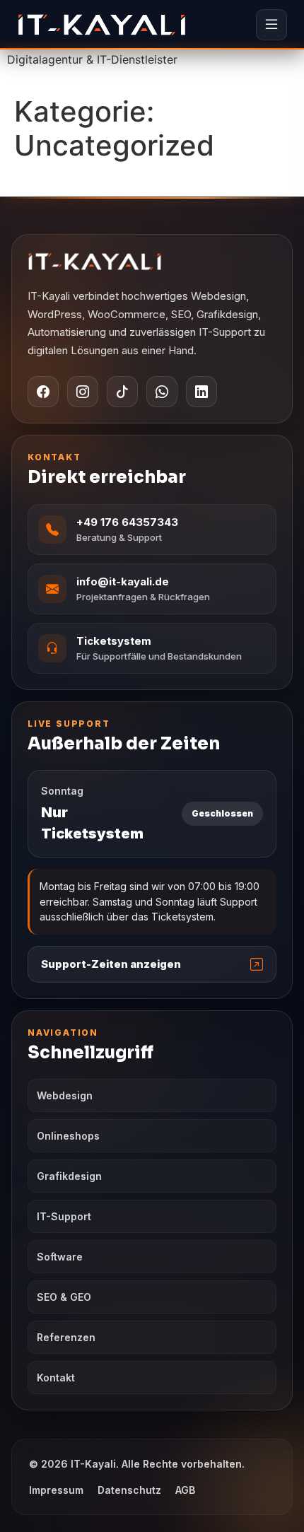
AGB (185, 1490)
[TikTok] (122, 391)
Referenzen (66, 1337)
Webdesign (65, 1095)
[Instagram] (82, 391)
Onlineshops (68, 1136)
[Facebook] (43, 391)
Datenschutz (129, 1490)
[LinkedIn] (201, 391)
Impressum (56, 1490)
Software (60, 1257)
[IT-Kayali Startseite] (152, 261)
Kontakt (56, 1378)
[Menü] (271, 24)
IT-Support (64, 1216)
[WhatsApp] (161, 391)
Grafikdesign (69, 1176)
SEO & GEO (64, 1297)
